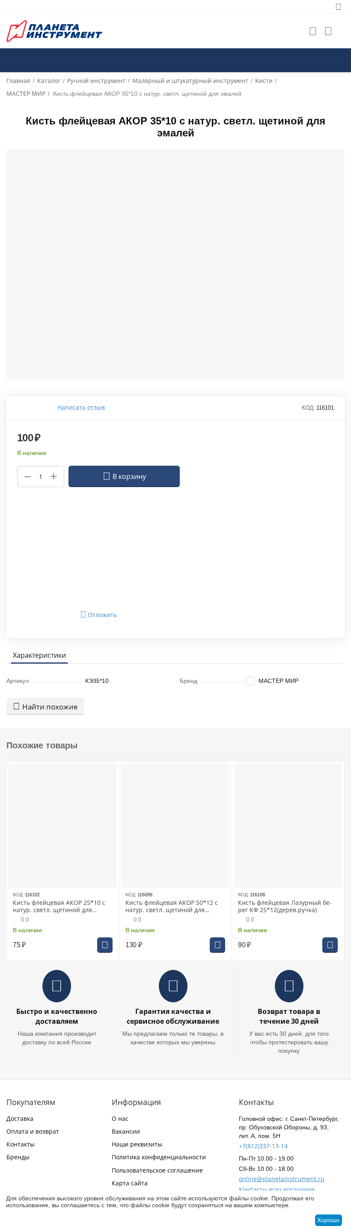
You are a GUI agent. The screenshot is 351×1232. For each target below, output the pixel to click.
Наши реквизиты (137, 1144)
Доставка (19, 1118)
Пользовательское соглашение (157, 1170)
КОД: (308, 408)
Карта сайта (130, 1183)
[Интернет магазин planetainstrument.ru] (54, 31)
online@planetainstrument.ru (281, 1179)
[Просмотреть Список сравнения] (328, 31)
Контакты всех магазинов (277, 1189)
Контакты (20, 1144)
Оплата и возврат (32, 1131)
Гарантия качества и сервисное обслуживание (173, 1016)
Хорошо (328, 1220)
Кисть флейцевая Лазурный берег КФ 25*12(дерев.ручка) (285, 906)
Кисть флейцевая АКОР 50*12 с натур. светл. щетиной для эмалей (171, 906)
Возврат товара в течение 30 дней (289, 1016)
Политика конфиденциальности (159, 1157)
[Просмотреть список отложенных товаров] (313, 31)
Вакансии (126, 1131)
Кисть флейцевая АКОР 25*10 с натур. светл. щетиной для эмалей (59, 906)
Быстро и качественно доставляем (56, 1016)
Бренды (18, 1157)
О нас (120, 1118)
